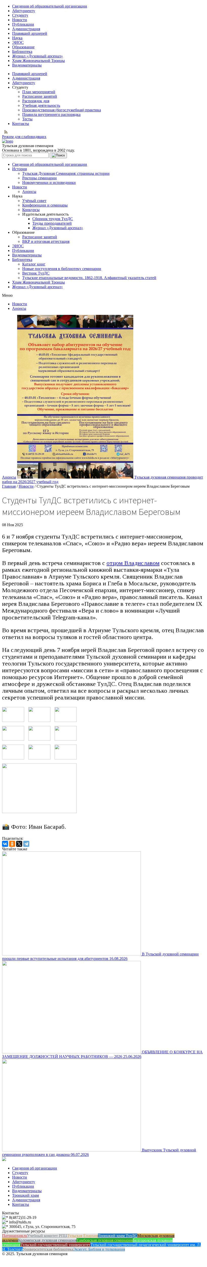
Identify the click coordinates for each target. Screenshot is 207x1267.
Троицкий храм (25, 1195)
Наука (17, 38)
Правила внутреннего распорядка (51, 114)
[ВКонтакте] (5, 844)
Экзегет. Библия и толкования (99, 1249)
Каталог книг (33, 264)
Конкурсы (31, 210)
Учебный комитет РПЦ (47, 1235)
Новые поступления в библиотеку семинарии (61, 268)
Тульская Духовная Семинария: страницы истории (66, 173)
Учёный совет (34, 200)
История (19, 169)
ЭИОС (18, 42)
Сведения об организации (34, 1168)
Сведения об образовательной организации (49, 6)
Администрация (26, 29)
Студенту (20, 15)
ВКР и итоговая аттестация (45, 241)
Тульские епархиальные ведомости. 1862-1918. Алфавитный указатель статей (89, 278)
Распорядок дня (35, 101)
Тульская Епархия (82, 1235)
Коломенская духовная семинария (47, 1240)
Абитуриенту (23, 11)
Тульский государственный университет (55, 1245)
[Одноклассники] (12, 844)
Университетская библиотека (48, 1249)
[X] (19, 844)
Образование (23, 47)
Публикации (23, 24)
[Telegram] (26, 844)
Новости (19, 20)
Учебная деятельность (41, 105)
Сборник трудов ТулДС (52, 219)
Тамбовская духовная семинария (104, 1240)
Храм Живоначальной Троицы (38, 60)
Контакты (20, 123)
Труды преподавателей (52, 223)
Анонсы (29, 191)
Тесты (27, 119)
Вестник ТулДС (35, 273)
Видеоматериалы (27, 65)
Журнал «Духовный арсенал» (37, 56)
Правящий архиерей (29, 33)
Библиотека (22, 51)
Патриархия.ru (14, 1235)
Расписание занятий (39, 96)
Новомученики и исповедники (49, 182)
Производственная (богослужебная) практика (61, 110)
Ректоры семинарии (39, 178)
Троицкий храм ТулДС (117, 1235)
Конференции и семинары (45, 205)
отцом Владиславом (133, 563)
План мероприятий (38, 92)
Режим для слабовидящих (24, 137)
